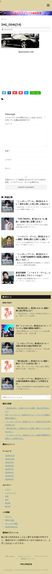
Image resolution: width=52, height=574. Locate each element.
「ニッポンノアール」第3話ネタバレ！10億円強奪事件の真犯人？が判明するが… (32, 381)
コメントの (11, 523)
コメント (8, 124)
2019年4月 (9, 479)
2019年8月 (9, 466)
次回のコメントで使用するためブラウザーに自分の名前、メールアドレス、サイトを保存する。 (25, 181)
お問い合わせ (9, 556)
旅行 (7, 500)
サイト (7, 168)
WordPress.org (11, 527)
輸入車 (7, 506)
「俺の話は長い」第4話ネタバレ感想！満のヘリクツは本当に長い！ (32, 362)
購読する (8, 297)
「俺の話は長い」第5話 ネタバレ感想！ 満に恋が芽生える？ (33, 309)
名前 (7, 151)
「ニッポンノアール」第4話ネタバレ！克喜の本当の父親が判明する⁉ (32, 344)
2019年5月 (9, 476)
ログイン (8, 517)
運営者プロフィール (28, 559)
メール (8, 160)
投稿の (9, 520)
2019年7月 (9, 469)
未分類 (7, 503)
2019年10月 (10, 459)
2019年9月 (9, 462)
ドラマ (7, 489)
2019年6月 (9, 472)
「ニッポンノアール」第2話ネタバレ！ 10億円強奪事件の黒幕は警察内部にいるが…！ (32, 257)
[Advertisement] (26, 70)
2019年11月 (10, 456)
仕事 (7, 496)
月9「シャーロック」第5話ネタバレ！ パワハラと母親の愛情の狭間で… (33, 327)
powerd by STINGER (40, 570)
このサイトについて (24, 556)
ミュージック (10, 493)
